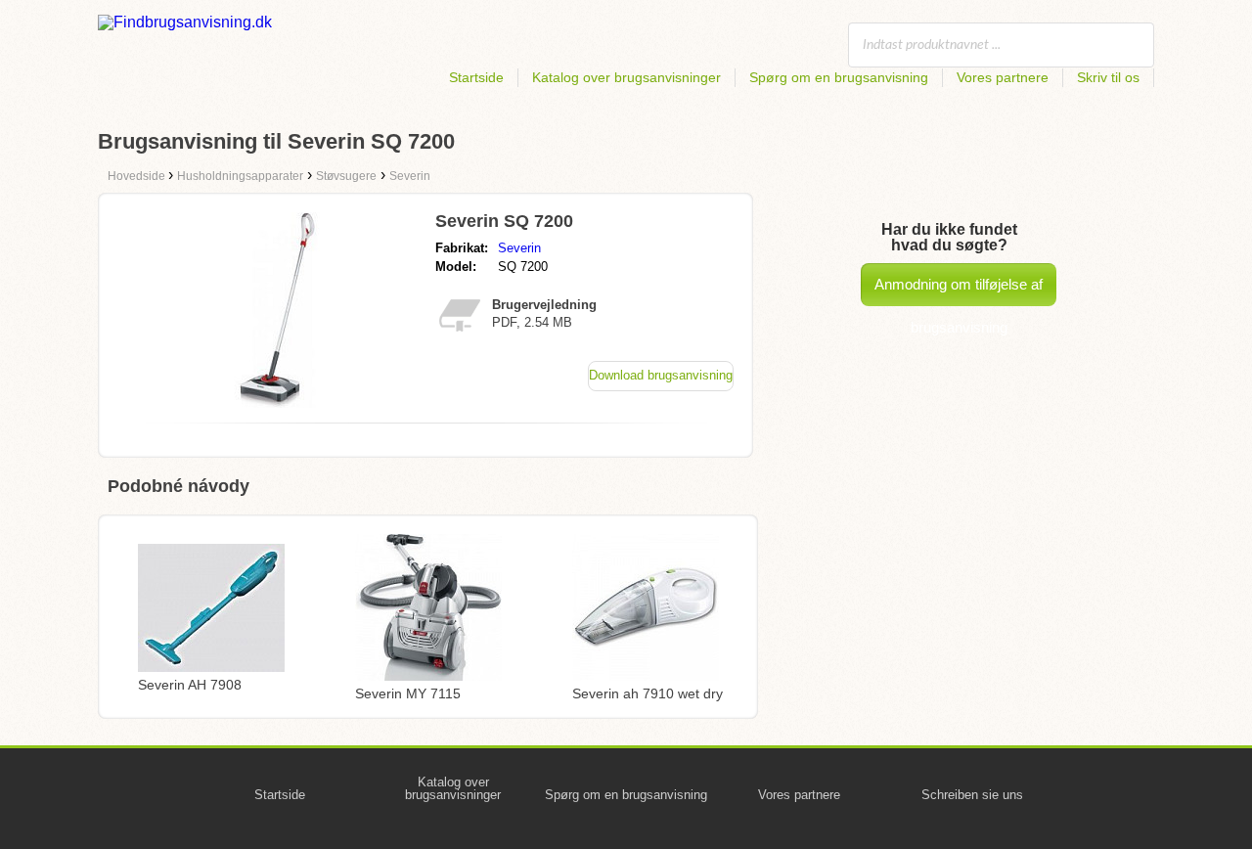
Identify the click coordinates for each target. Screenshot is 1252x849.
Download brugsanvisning (661, 375)
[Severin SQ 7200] (277, 402)
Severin (519, 248)
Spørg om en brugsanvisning (838, 77)
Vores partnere (1003, 77)
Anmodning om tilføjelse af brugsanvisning (958, 291)
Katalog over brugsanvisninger (626, 77)
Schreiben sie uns (972, 794)
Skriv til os (1108, 77)
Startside (476, 77)
